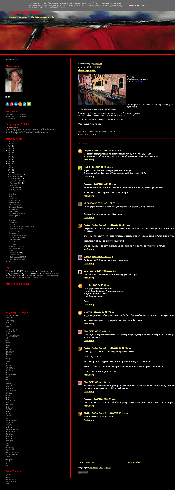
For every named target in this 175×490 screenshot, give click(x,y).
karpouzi (8, 410)
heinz (7, 406)
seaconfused (9, 447)
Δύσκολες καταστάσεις (17, 246)
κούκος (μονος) (10, 331)
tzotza (7, 458)
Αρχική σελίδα (134, 462)
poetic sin (8, 438)
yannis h (8, 461)
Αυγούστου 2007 (16, 183)
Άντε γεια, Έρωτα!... (16, 207)
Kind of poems (52, 276)
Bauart (7, 362)
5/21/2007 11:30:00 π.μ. (105, 184)
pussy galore (9, 440)
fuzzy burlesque (10, 390)
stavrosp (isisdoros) (12, 452)
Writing (28, 274)
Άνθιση (11, 196)
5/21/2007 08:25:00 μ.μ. (105, 399)
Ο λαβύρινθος (14, 203)
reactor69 (8, 442)
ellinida (7, 378)
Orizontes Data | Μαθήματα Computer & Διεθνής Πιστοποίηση (26, 133)
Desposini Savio (91, 150)
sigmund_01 (9, 449)
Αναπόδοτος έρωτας (16, 229)
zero (86, 285)
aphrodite (8, 353)
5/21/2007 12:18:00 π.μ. (110, 150)
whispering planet (11, 479)
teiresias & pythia (11, 454)
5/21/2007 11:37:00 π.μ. (109, 203)
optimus (8, 433)
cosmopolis (9, 367)
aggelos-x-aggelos (11, 344)
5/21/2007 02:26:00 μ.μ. (102, 256)
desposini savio (10, 374)
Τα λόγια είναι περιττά (17, 237)
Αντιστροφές (87, 70)
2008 (10, 170)
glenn (7, 399)
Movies (19, 277)
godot (7, 403)
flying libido (9, 388)
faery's (7, 381)
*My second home (11, 315)
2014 (10, 157)
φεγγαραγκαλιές (11, 337)
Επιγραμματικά (14, 216)
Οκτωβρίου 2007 (16, 179)
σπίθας (7, 333)
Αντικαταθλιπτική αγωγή (17, 218)
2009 (10, 168)
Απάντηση (89, 160)
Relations (46, 274)
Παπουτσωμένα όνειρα (17, 213)
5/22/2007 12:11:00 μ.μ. (120, 413)
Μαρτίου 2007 (15, 255)
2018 (10, 148)
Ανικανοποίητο (14, 239)
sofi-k (7, 451)
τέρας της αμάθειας (12, 335)
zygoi (7, 483)
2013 (10, 159)
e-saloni (8, 474)
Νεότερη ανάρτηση (86, 462)
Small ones (29, 271)
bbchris (87, 167)
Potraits (56, 274)
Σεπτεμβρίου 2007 (16, 181)
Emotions (87, 134)
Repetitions (27, 277)
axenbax (8, 358)
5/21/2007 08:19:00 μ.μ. (99, 382)
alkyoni (7, 346)
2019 (10, 146)
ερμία (7, 326)
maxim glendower (11, 420)
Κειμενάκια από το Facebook (15, 115)
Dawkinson (89, 271)
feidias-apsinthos (11, 385)
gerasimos (9, 395)
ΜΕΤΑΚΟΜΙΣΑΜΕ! (12, 60)
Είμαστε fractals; (15, 200)
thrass (7, 456)
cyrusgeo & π (10, 369)
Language (36, 277)
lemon (7, 413)
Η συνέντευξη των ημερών (18, 235)
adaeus (7, 342)
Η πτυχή (12, 224)
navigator (8, 426)
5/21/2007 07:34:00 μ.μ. (99, 331)
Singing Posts (9, 277)
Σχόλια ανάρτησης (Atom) (100, 468)
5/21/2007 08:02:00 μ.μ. (120, 348)
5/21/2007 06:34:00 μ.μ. (103, 312)
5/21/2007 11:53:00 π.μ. (120, 225)
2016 (10, 153)
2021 (10, 142)
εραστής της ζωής (11, 324)
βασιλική (8, 319)
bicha (7, 363)
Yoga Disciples (10, 481)
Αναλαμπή (13, 250)
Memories (14, 274)
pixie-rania (8, 436)
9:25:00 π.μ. (111, 131)
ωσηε (7, 340)
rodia (7, 444)
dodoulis (8, 376)
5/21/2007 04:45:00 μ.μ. (99, 285)
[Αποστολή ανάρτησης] (115, 131)
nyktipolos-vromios (11, 429)
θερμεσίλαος (9, 328)
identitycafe (9, 408)
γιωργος (88, 312)
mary (7, 419)
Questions (28, 276)
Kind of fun (39, 276)
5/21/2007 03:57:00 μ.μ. (105, 271)
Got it (144, 5)
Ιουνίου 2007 (14, 185)
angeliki (8, 349)
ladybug (87, 256)
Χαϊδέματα (13, 222)
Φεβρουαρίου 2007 (16, 257)
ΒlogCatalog (9, 321)
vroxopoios (9, 460)
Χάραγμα (12, 233)
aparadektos (9, 351)
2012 (10, 161)
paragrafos (9, 435)
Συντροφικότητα (14, 231)
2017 (10, 150)
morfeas (8, 424)
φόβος (7, 338)
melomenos (9, 422)
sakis (7, 445)
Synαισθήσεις (25, 12)
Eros (10, 276)
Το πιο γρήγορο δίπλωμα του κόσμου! (22, 226)
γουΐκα (7, 322)
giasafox (8, 397)
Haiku (37, 274)
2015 (10, 155)
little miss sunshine (12, 417)
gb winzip (8, 394)
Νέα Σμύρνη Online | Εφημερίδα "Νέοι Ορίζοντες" (22, 131)
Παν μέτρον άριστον (16, 248)
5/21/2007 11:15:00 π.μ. (102, 167)
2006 (10, 261)
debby (7, 372)
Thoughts (93, 134)
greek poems (9, 404)
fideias (7, 387)
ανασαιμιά (9, 317)
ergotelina (8, 379)
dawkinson (9, 370)
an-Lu (7, 347)
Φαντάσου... (13, 244)
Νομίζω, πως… (14, 211)
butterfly (8, 365)
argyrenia (8, 354)
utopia (7, 478)
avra (6, 356)
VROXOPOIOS (90, 203)
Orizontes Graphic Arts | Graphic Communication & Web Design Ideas (29, 129)
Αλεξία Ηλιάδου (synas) (95, 225)
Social (56, 271)
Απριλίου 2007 (15, 253)
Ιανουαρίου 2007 (16, 259)
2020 (10, 144)
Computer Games (15, 242)
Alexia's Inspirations (12, 127)
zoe (6, 465)
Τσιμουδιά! (13, 198)
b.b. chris (8, 360)
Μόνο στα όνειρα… (16, 205)
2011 (10, 163)
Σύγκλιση (12, 220)
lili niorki (8, 415)
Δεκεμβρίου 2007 (16, 174)
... (10, 192)
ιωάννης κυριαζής (11, 330)
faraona (8, 383)
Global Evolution (11, 401)
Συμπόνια (12, 194)
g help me (8, 392)
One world (8, 476)
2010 (10, 166)
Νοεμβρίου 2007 (15, 176)
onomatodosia (10, 431)
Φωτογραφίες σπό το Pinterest (16, 116)
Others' (18, 276)
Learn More (134, 5)
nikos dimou (9, 427)
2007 (10, 172)
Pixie (86, 331)
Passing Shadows (15, 189)
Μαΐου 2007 (14, 187)
